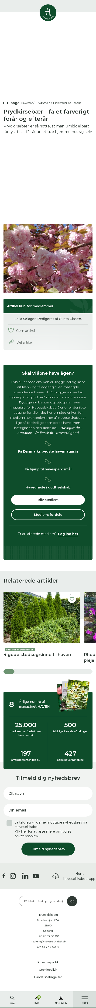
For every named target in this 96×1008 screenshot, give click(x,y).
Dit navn (16, 793)
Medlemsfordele (48, 515)
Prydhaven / (43, 103)
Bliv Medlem (48, 500)
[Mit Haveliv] (61, 997)
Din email (17, 810)
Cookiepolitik (48, 969)
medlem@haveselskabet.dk (48, 941)
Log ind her (68, 534)
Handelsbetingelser (48, 977)
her (24, 831)
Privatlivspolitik (48, 962)
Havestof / (27, 103)
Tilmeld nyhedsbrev (48, 849)
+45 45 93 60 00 (48, 936)
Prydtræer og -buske (67, 103)
